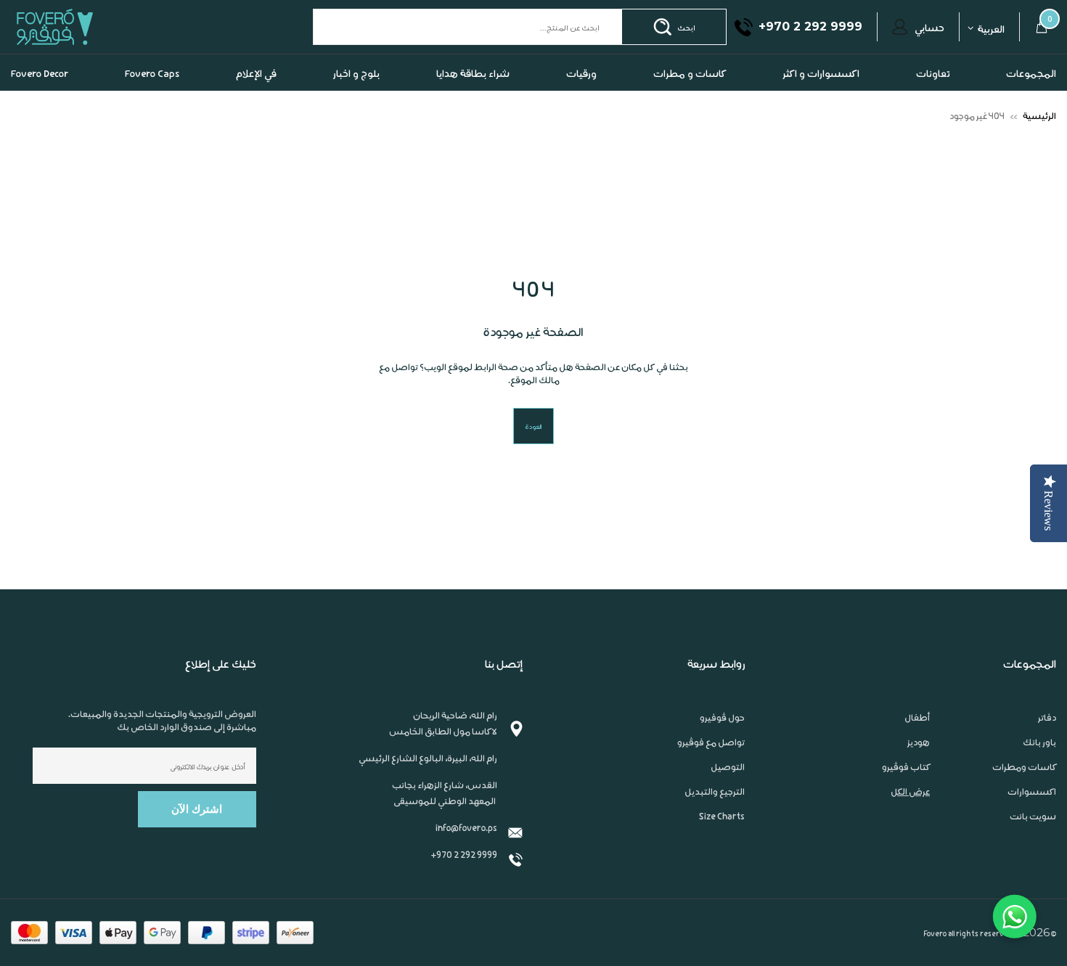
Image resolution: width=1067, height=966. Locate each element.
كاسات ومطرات (1024, 766)
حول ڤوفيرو (722, 717)
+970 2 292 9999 (463, 853)
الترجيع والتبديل (714, 791)
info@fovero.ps (466, 827)
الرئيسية (1039, 115)
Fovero (88, 26)
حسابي (929, 27)
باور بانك (1039, 741)
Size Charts (722, 815)
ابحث (686, 26)
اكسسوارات (1031, 791)
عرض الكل (910, 791)
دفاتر (1047, 717)
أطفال (917, 717)
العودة (533, 426)
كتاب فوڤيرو (906, 766)
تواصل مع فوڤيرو (711, 741)
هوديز (918, 741)
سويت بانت (1033, 815)
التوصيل (728, 766)
